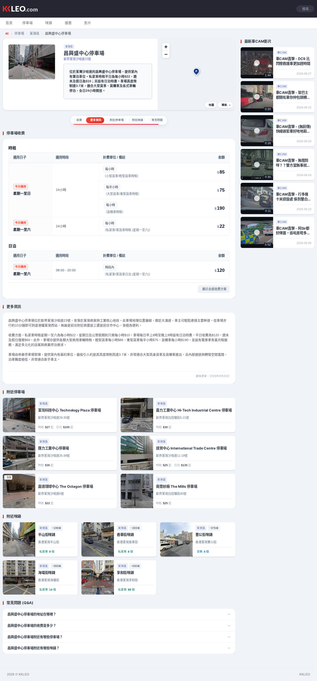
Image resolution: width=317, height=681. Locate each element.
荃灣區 (34, 33)
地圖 (211, 105)
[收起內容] (232, 133)
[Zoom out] (166, 54)
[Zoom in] (166, 47)
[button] (27, 23)
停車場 (19, 33)
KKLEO (304, 674)
